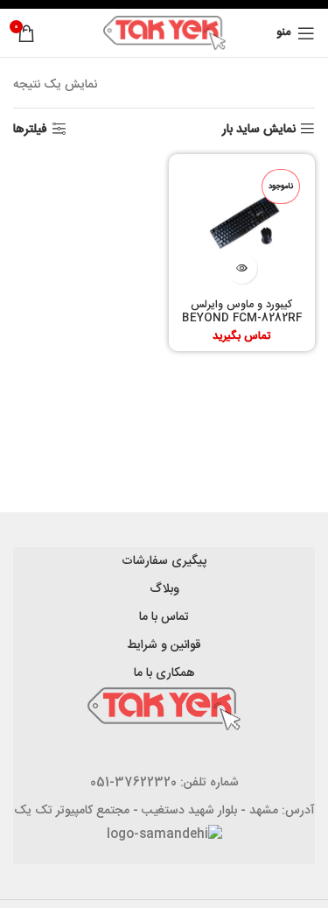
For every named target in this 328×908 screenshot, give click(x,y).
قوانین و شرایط (164, 645)
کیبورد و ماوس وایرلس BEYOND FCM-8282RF (242, 311)
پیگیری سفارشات (164, 561)
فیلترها (30, 129)
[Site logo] (164, 33)
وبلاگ (164, 589)
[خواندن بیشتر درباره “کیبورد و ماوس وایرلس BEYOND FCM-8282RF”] (242, 268)
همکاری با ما (164, 673)
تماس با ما (164, 617)
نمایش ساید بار (259, 129)
